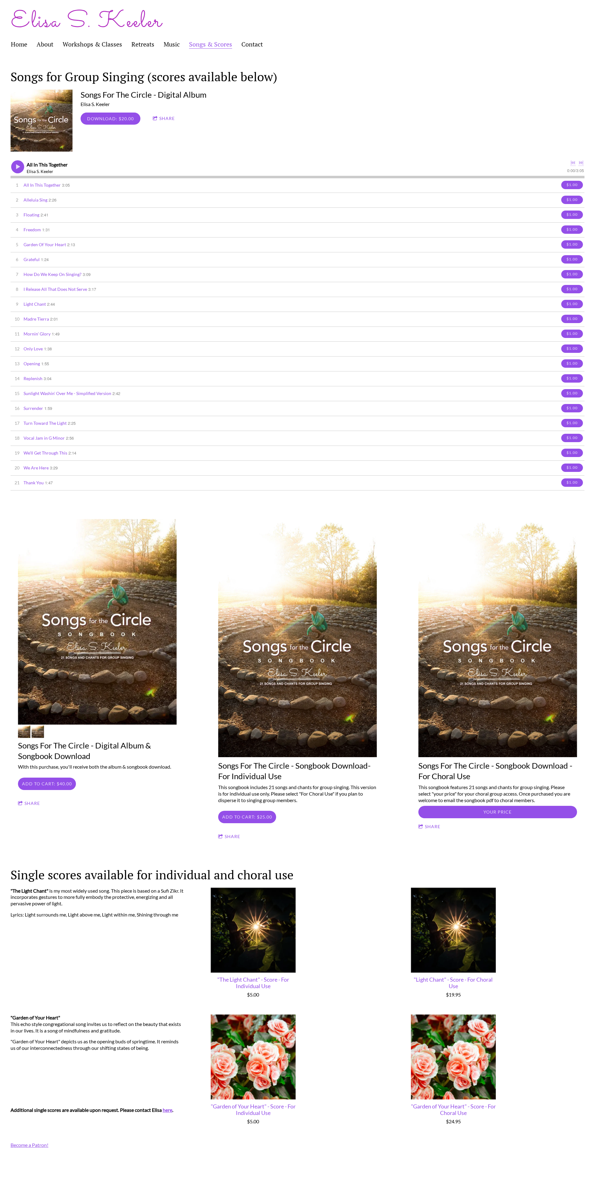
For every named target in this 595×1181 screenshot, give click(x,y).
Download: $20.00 (110, 118)
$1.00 (572, 184)
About (45, 44)
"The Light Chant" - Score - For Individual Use (253, 982)
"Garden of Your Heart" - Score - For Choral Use (453, 1109)
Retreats (142, 44)
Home (19, 44)
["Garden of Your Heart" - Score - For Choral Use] (453, 1057)
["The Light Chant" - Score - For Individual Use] (253, 930)
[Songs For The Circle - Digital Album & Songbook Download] (97, 622)
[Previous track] (573, 163)
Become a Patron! (29, 1145)
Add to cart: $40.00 (47, 783)
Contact (252, 44)
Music (172, 44)
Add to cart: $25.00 (247, 816)
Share (167, 118)
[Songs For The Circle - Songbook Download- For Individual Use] (297, 638)
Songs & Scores (210, 44)
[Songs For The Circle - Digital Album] (42, 121)
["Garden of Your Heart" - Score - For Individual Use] (253, 1057)
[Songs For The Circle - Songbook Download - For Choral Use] (497, 638)
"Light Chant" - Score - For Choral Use (453, 982)
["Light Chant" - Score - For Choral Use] (453, 930)
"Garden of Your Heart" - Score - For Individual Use (253, 1109)
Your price (497, 812)
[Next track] (581, 163)
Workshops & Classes (92, 44)
